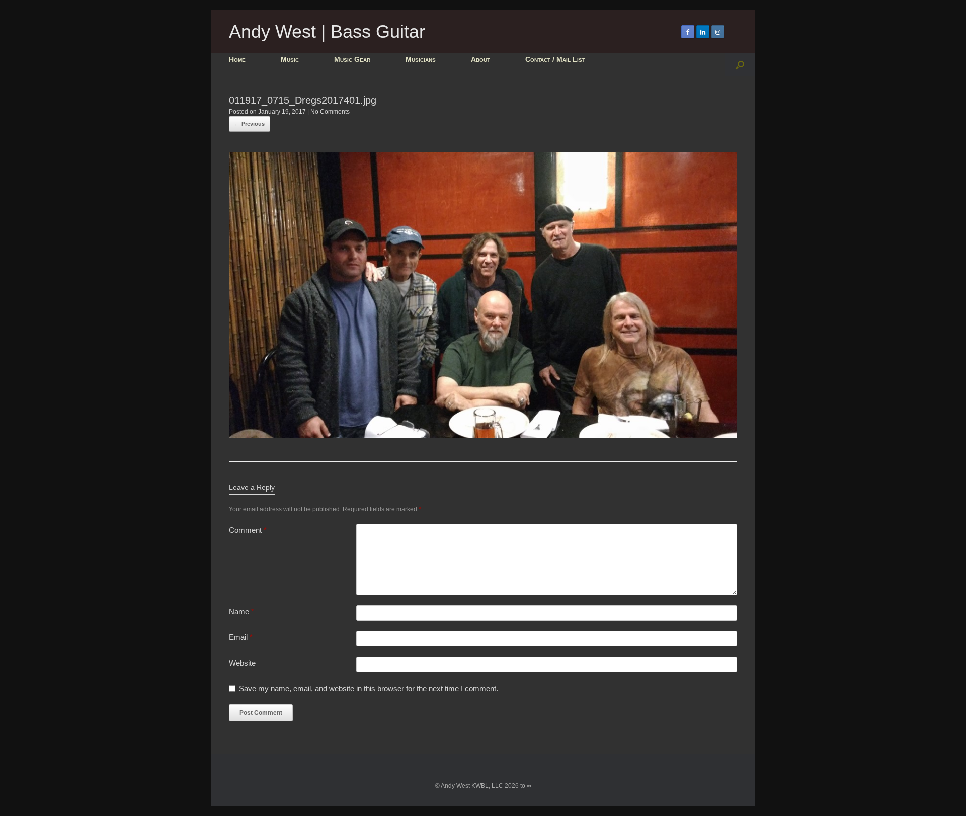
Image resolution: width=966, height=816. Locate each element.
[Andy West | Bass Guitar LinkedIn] (702, 31)
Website (242, 663)
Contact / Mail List (555, 59)
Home (237, 59)
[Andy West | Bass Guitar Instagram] (718, 31)
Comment (248, 530)
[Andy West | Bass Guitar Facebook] (687, 31)
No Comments (330, 111)
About (480, 59)
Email (241, 637)
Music (290, 59)
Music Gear (352, 59)
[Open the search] (740, 64)
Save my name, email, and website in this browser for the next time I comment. (368, 688)
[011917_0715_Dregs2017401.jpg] (483, 435)
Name (241, 611)
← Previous (249, 124)
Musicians (421, 59)
